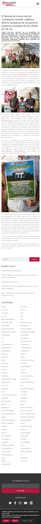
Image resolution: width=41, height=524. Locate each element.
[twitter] (10, 503)
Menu (37, 4)
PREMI (22, 423)
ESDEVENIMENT (25, 367)
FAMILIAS (4, 373)
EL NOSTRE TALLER (27, 360)
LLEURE (23, 395)
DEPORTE (4, 357)
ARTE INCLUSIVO (26, 322)
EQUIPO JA (4, 367)
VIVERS (3, 461)
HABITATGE (24, 379)
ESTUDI (22, 370)
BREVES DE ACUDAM (8, 332)
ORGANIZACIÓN (25, 420)
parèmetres (16, 517)
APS (21, 316)
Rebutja (15, 521)
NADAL (3, 404)
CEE (2, 338)
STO (21, 445)
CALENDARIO (5, 335)
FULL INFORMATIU (26, 376)
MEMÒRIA (4, 398)
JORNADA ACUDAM (26, 389)
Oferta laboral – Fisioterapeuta (11, 271)
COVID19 (23, 354)
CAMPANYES (24, 335)
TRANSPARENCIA (7, 455)
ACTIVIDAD (24, 307)
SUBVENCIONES (6, 448)
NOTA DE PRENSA (26, 411)
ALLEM (3, 316)
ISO (21, 385)
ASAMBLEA (5, 326)
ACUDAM (4, 313)
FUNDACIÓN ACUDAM (8, 379)
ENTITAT (23, 363)
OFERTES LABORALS (8, 420)
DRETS (3, 360)
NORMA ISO (5, 407)
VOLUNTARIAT (6, 464)
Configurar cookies (27, 521)
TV (21, 455)
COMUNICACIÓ (6, 348)
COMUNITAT (24, 351)
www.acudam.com (19, 151)
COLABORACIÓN (7, 344)
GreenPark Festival (22, 74)
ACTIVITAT (4, 310)
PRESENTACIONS (26, 426)
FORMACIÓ (5, 376)
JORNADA (4, 389)
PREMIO (4, 426)
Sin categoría (5, 439)
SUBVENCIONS (25, 448)
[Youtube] (25, 503)
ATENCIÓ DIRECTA (7, 329)
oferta (3, 417)
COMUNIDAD (5, 351)
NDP (22, 404)
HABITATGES (5, 382)
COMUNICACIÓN (26, 348)
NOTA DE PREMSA (26, 407)
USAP (3, 458)
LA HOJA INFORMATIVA (9, 395)
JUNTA (3, 392)
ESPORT (4, 370)
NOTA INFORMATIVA (8, 414)
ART (21, 319)
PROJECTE (4, 429)
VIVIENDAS (24, 461)
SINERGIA (23, 439)
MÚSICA (23, 401)
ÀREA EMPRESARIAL (8, 319)
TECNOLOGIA (5, 452)
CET (2, 341)
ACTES (3, 307)
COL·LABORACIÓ (25, 341)
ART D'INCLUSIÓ (6, 322)
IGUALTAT (4, 385)
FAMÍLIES (23, 373)
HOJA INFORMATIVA (27, 382)
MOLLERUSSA (6, 401)
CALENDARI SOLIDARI (27, 332)
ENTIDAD (4, 363)
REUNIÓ (23, 429)
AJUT (22, 313)
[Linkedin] (31, 503)
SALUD (3, 433)
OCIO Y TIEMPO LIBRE (27, 414)
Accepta (6, 521)
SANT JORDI (24, 436)
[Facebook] (15, 503)
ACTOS (22, 310)
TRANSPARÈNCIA (26, 452)
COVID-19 (4, 354)
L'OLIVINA (23, 392)
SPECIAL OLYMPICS (7, 445)
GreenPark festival (6, 121)
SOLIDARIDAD (25, 442)
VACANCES (24, 458)
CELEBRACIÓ (24, 338)
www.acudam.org (6, 151)
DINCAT (23, 357)
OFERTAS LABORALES (27, 417)
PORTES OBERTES (7, 423)
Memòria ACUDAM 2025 (9, 282)
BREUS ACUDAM (25, 329)
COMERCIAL (24, 344)
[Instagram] (20, 503)
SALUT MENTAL (6, 436)
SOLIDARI (4, 442)
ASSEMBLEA (24, 326)
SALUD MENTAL (25, 433)
